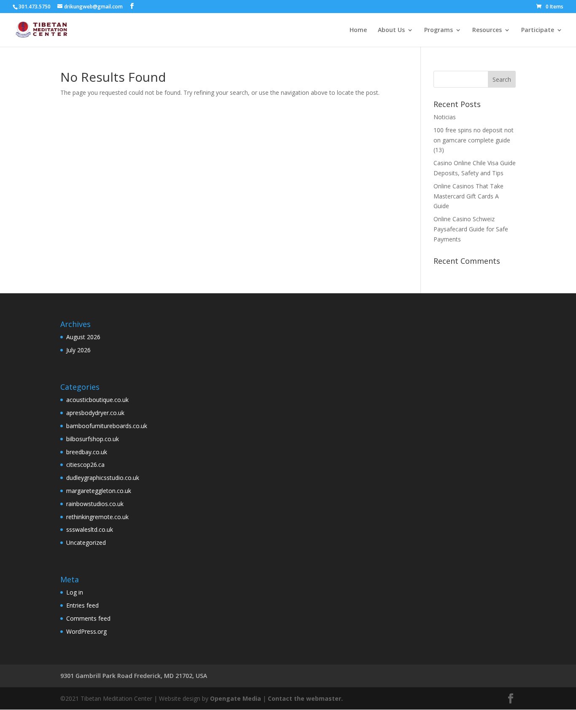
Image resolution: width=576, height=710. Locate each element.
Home (358, 30)
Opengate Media (235, 698)
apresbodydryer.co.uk (95, 413)
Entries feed (82, 605)
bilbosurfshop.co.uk (92, 439)
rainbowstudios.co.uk (95, 504)
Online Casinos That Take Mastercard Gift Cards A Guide (468, 196)
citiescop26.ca (85, 465)
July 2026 (78, 350)
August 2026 (83, 337)
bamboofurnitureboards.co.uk (106, 426)
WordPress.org (86, 631)
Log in (74, 592)
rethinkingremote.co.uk (97, 517)
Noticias (444, 117)
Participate (537, 30)
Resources (487, 30)
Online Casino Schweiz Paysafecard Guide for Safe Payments (470, 229)
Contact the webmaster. (305, 698)
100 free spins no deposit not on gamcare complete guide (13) (473, 140)
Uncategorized (86, 543)
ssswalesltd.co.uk (89, 529)
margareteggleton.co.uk (98, 491)
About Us (391, 30)
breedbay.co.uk (86, 452)
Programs (438, 30)
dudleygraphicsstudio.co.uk (102, 478)
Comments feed (88, 618)
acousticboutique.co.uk (97, 400)
